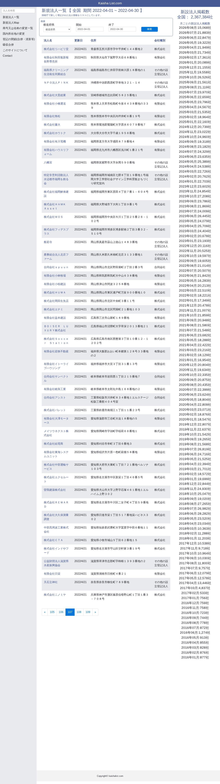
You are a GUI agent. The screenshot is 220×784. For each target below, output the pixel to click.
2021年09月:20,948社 (195, 320)
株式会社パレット (55, 410)
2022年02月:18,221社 (195, 295)
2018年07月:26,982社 (195, 508)
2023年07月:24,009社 (195, 211)
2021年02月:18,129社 (195, 355)
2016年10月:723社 (195, 613)
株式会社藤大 (52, 124)
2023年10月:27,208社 (195, 196)
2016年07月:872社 (195, 628)
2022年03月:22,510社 (195, 290)
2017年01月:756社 (195, 598)
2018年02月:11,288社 (195, 533)
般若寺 (48, 242)
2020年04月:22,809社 (195, 404)
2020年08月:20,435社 (195, 385)
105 (52, 612)
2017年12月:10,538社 (195, 543)
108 (79, 612)
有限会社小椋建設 (55, 284)
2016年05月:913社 (195, 637)
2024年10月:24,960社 (195, 137)
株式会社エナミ (53, 309)
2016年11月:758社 (195, 608)
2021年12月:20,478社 (195, 305)
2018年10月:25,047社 (195, 494)
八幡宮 (48, 162)
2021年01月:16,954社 (195, 360)
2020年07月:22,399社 (195, 389)
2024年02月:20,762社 (195, 176)
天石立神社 (51, 582)
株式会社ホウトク (55, 133)
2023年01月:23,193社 (195, 241)
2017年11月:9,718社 (195, 548)
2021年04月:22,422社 (195, 345)
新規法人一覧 (11, 17)
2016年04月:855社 (195, 642)
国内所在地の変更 (14, 33)
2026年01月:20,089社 (195, 62)
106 (61, 612)
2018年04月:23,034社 (195, 523)
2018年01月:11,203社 (195, 538)
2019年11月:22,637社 (195, 429)
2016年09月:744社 (195, 618)
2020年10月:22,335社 (195, 375)
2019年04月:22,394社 (195, 464)
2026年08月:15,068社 (195, 27)
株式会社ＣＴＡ (53, 540)
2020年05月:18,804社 (195, 399)
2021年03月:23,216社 (195, 350)
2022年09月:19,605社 (195, 261)
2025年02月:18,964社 (195, 117)
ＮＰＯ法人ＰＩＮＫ (56, 82)
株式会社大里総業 (55, 95)
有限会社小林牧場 (55, 275)
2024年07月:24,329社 (195, 151)
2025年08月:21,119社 (195, 87)
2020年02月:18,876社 (195, 414)
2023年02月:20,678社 (195, 236)
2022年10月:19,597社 (195, 256)
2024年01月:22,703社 (195, 181)
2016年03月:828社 (195, 647)
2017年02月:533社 (195, 593)
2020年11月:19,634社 (195, 370)
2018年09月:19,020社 (195, 499)
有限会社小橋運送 (55, 103)
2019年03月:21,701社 (195, 469)
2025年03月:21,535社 (195, 112)
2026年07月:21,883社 (195, 32)
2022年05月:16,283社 (195, 280)
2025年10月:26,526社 (195, 77)
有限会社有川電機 (55, 141)
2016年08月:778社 (195, 623)
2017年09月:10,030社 (195, 558)
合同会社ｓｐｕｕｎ (56, 267)
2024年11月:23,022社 (195, 132)
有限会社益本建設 (55, 317)
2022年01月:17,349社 (195, 300)
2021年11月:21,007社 (195, 310)
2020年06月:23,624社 (195, 394)
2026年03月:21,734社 (195, 52)
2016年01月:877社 (195, 657)
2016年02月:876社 (195, 652)
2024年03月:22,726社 (195, 171)
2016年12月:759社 (195, 603)
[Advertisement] (18, 78)
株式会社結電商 (53, 443)
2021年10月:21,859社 (195, 315)
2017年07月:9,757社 (195, 568)
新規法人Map (11, 22)
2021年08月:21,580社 (195, 325)
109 (88, 612)
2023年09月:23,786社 (195, 201)
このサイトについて (15, 50)
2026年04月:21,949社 (195, 47)
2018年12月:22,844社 (195, 484)
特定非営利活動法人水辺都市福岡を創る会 (56, 179)
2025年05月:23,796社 (195, 102)
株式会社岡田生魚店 (56, 300)
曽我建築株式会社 (55, 489)
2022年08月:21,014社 (195, 265)
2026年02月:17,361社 (195, 57)
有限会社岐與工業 (55, 389)
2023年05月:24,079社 (195, 221)
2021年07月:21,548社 (195, 330)
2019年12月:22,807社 (195, 424)
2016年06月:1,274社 (195, 632)
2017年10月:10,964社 (195, 553)
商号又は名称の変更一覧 (18, 28)
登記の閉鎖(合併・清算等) (19, 39)
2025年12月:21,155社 (195, 67)
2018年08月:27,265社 (195, 504)
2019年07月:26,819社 (195, 449)
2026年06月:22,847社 (195, 37)
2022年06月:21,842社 (195, 275)
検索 (149, 29)
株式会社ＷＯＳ (53, 216)
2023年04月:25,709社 (195, 226)
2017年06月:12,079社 (195, 573)
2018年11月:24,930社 (195, 489)
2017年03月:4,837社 (195, 588)
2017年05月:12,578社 (195, 578)
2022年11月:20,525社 (195, 251)
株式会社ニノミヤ (55, 594)
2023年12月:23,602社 (195, 186)
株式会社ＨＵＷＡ (55, 292)
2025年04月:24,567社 (195, 107)
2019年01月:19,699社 (195, 479)
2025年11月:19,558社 (195, 72)
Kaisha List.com (110, 3)
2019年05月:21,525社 (195, 459)
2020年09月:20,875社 (195, 380)
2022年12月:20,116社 (195, 246)
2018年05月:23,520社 (195, 518)
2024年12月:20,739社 (195, 127)
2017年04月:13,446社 (195, 583)
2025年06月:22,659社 (195, 97)
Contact (7, 55)
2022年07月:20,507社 (195, 270)
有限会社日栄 (52, 573)
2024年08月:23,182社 (195, 146)
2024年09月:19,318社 (195, 141)
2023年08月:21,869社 (195, 206)
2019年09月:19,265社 (195, 439)
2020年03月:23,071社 (195, 409)
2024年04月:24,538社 (195, 166)
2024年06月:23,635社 (195, 156)
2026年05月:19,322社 (195, 42)
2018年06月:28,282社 (195, 513)
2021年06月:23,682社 (195, 335)
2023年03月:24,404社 (195, 231)
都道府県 (48, 24)
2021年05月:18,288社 (195, 340)
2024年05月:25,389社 (195, 161)
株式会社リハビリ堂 (56, 49)
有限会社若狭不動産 (56, 351)
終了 (111, 24)
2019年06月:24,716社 (195, 454)
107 (71, 612)
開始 (78, 24)
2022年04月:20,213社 (195, 285)
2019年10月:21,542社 (195, 434)
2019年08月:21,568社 (195, 444)
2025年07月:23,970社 (195, 92)
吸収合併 (8, 44)
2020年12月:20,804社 (195, 365)
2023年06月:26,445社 (195, 216)
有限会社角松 (52, 116)
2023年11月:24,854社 (195, 191)
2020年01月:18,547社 (195, 419)
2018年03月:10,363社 (195, 528)
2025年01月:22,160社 (195, 122)
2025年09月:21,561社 (195, 82)
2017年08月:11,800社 (195, 563)
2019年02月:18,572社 (195, 474)
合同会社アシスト (55, 397)
